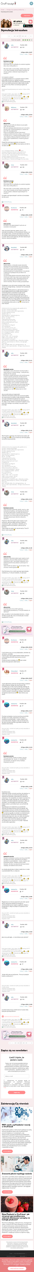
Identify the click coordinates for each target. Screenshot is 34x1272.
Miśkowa (13, 107)
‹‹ (9, 36)
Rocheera (14, 207)
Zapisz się (17, 1092)
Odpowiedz (27, 15)
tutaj (5, 1087)
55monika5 (14, 671)
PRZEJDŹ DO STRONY (17, 1268)
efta (12, 45)
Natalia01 (14, 247)
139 (25, 36)
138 (22, 36)
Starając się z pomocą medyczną (15, 9)
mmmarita (14, 703)
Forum (2, 9)
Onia (12, 165)
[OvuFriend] (8, 5)
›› (30, 36)
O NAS (11, 1253)
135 (14, 36)
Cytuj (21, 54)
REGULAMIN (22, 1256)
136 (17, 36)
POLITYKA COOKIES (11, 1256)
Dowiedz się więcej (25, 1264)
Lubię (25, 54)
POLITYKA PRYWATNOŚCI (19, 1253)
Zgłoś (30, 54)
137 (20, 36)
